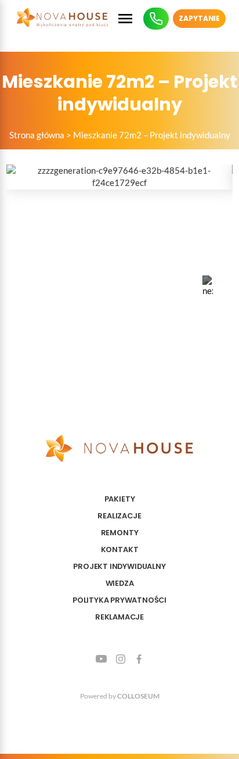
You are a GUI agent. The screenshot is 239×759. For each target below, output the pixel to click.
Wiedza (120, 583)
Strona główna (36, 135)
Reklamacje (119, 616)
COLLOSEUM (138, 696)
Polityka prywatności (119, 600)
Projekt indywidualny (119, 566)
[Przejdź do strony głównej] (62, 18)
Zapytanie (199, 18)
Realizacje (119, 515)
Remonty (120, 532)
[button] (207, 286)
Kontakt (120, 549)
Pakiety (119, 498)
